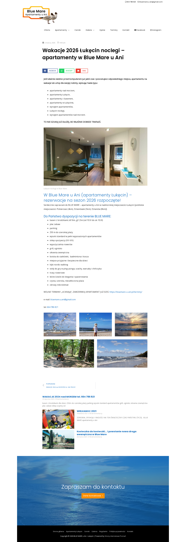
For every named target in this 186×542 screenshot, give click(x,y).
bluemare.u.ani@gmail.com (151, 2)
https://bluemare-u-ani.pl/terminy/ (125, 292)
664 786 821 (131, 2)
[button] (50, 71)
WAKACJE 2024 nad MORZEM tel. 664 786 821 (68, 396)
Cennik (87, 531)
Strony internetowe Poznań (115, 536)
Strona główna (58, 531)
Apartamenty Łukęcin (74, 531)
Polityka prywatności (117, 531)
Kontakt (130, 531)
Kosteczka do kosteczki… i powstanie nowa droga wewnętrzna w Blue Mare (106, 433)
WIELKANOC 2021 (86, 411)
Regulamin (103, 531)
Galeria (94, 531)
